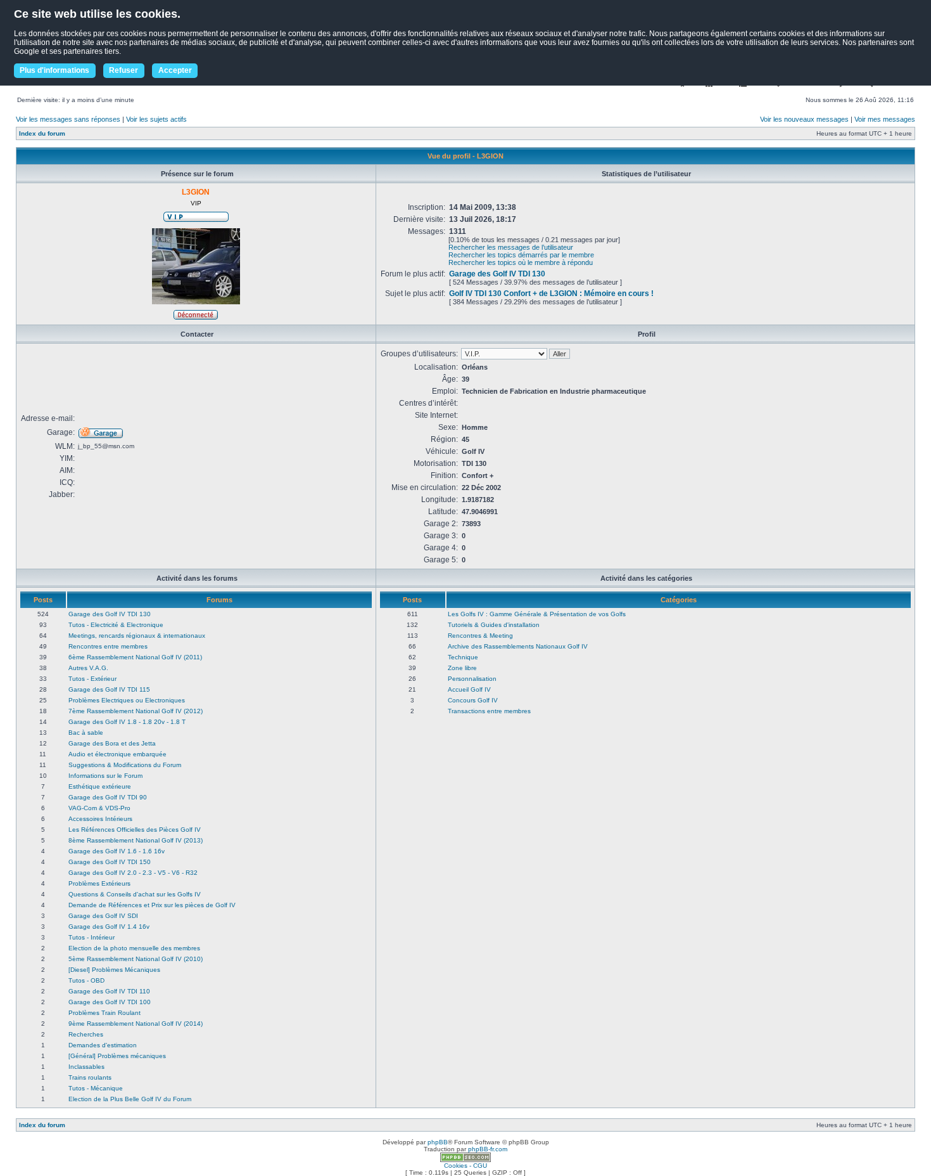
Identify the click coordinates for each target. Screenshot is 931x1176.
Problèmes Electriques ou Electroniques (126, 700)
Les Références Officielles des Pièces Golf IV (134, 829)
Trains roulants (89, 1077)
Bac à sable (85, 732)
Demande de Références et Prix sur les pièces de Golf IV (152, 904)
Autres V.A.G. (88, 667)
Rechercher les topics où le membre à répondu (520, 262)
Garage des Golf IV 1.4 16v (108, 926)
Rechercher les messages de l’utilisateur (510, 247)
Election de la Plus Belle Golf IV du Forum (129, 1098)
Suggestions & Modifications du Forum (124, 764)
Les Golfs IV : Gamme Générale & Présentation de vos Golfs (537, 614)
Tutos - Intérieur (91, 937)
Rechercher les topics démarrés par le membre (521, 255)
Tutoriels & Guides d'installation (494, 624)
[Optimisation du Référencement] (465, 1159)
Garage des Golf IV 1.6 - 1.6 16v (116, 851)
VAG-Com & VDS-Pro (99, 807)
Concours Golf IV (473, 700)
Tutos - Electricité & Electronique (115, 624)
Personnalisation (472, 678)
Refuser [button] (123, 70)
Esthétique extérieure (99, 786)
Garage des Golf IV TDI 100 (109, 1001)
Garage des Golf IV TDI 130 (497, 273)
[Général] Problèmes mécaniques (117, 1055)
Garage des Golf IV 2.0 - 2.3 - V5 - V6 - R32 (133, 872)
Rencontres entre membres (108, 646)
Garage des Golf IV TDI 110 (109, 991)
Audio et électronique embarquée (117, 754)
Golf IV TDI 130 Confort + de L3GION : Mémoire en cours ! (551, 293)
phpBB (438, 1142)
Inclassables (86, 1066)
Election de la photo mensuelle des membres (134, 948)
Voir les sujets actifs (156, 119)
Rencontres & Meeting (480, 635)
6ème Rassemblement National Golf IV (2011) (135, 657)
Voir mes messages (884, 119)
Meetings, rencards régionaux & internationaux (136, 635)
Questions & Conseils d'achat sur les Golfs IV (134, 894)
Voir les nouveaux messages (804, 119)
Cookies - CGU (465, 1165)
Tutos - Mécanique (95, 1088)
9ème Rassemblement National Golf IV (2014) (135, 1023)
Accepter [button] (175, 70)
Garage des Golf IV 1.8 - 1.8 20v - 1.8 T (127, 721)
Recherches (85, 1034)
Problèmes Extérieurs (99, 883)
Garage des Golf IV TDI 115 (109, 689)
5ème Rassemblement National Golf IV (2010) (135, 958)
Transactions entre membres (489, 711)
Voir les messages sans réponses (68, 119)
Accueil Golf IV (469, 689)
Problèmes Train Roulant (104, 1012)
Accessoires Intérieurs (100, 818)
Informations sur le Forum (105, 775)
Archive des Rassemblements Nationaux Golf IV (518, 646)
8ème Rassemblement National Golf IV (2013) (135, 840)
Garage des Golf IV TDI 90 (107, 797)
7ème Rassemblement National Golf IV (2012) (135, 711)
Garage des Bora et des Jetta (112, 743)
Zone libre (462, 667)
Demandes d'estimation (102, 1045)
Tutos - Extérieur (92, 678)
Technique (463, 657)
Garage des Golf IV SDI (103, 915)
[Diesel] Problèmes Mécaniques (114, 969)
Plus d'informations (54, 70)
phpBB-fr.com (487, 1149)
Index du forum (42, 133)
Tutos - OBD (86, 980)
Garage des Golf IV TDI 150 (109, 861)
